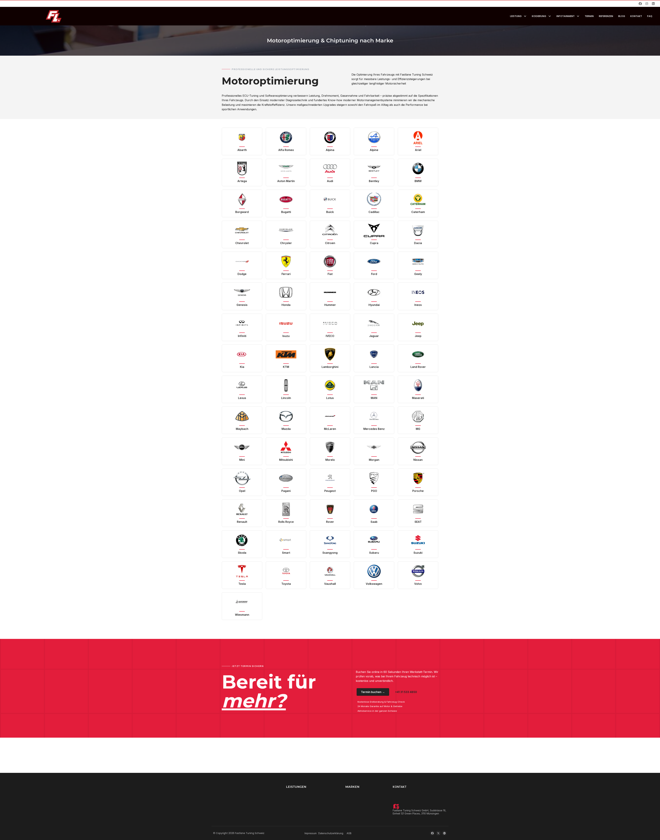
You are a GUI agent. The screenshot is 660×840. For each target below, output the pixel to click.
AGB (349, 833)
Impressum (311, 833)
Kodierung (292, 808)
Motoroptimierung (296, 792)
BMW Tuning (352, 792)
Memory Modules (296, 819)
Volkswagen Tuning (356, 814)
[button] (640, 3)
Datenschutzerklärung (330, 833)
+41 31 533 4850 (407, 792)
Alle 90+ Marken (355, 819)
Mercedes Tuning (355, 808)
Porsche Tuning (354, 803)
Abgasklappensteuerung (300, 814)
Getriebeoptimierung (298, 803)
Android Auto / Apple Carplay (303, 798)
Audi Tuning (352, 798)
